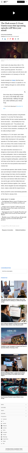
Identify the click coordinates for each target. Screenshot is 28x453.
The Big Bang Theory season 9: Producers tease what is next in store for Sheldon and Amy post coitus (13, 203)
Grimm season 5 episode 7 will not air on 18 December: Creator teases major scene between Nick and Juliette (13, 208)
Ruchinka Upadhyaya (7, 34)
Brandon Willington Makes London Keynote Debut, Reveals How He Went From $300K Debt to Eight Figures (13, 374)
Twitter (13, 80)
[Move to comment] (18, 39)
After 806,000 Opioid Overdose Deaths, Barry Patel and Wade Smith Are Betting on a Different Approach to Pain (13, 301)
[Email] (15, 39)
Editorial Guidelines (20, 230)
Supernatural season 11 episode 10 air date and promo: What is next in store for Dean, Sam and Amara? (13, 213)
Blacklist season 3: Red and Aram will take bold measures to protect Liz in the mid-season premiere (13, 219)
